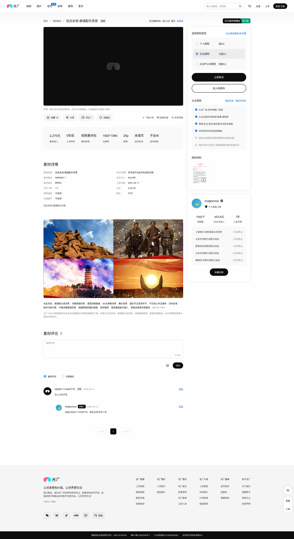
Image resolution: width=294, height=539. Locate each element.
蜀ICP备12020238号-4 (140, 535)
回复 (181, 389)
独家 (103, 20)
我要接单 (225, 497)
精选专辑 (140, 497)
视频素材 (57, 20)
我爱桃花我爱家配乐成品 (207, 245)
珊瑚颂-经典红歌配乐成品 (207, 260)
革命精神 (104, 307)
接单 (60, 6)
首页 (45, 20)
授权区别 (229, 100)
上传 (267, 6)
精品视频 (140, 491)
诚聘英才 (246, 491)
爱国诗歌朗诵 (93, 303)
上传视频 (140, 486)
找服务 (224, 491)
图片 (39, 6)
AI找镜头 (204, 491)
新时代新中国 (49, 307)
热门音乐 (182, 486)
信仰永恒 (173, 303)
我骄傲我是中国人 (119, 307)
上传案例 (204, 486)
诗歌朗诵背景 (78, 303)
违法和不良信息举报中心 (193, 535)
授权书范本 (241, 100)
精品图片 (161, 491)
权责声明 (246, 503)
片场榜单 (204, 497)
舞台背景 (123, 303)
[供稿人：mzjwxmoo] (197, 203)
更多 (80, 6)
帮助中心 (246, 497)
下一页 (126, 431)
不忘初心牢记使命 (157, 303)
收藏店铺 (219, 272)
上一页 (101, 431)
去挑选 (180, 20)
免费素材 (140, 503)
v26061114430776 (78, 411)
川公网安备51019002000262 (166, 535)
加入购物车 (219, 88)
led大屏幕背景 (109, 303)
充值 (258, 6)
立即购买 (219, 77)
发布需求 (225, 486)
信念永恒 (47, 303)
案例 (70, 6)
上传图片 (161, 486)
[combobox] (224, 6)
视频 (28, 6)
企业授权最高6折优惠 (236, 33)
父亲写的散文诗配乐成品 (207, 238)
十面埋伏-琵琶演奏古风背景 (208, 231)
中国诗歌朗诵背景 (67, 307)
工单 (288, 508)
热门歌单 (182, 497)
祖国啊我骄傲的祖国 (88, 307)
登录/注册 (280, 6)
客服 (288, 500)
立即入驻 (182, 503)
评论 (178, 365)
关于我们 (246, 486)
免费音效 (182, 491)
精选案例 (204, 503)
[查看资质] (206, 206)
